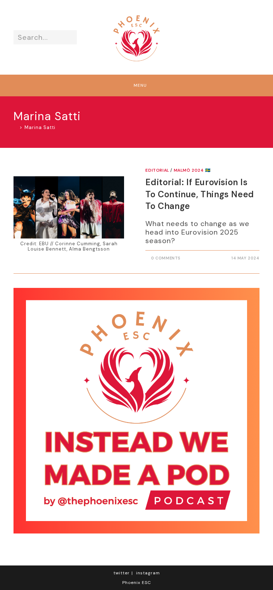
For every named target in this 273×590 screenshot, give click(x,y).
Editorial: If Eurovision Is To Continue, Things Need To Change (199, 194)
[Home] (15, 127)
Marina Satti (40, 127)
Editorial (157, 170)
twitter (121, 573)
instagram (148, 573)
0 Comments (166, 258)
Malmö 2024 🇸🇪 (192, 170)
